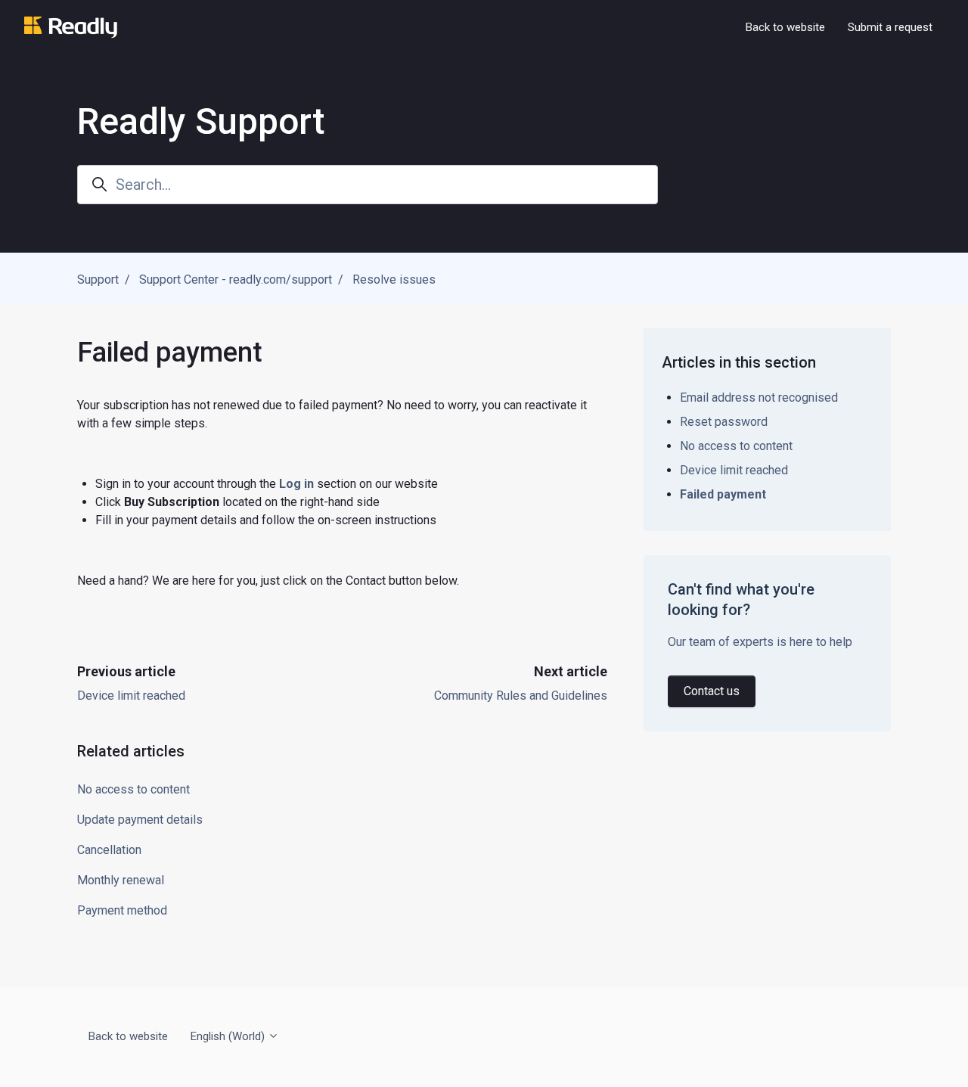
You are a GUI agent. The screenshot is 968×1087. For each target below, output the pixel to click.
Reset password (724, 422)
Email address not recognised (759, 397)
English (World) (229, 1036)
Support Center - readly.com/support (235, 279)
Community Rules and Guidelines (520, 695)
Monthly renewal (120, 880)
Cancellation (109, 850)
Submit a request (890, 27)
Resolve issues (394, 279)
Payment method (122, 910)
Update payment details (140, 819)
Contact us (712, 691)
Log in (296, 484)
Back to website (785, 27)
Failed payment (723, 494)
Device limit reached (131, 695)
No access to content (133, 789)
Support (98, 279)
